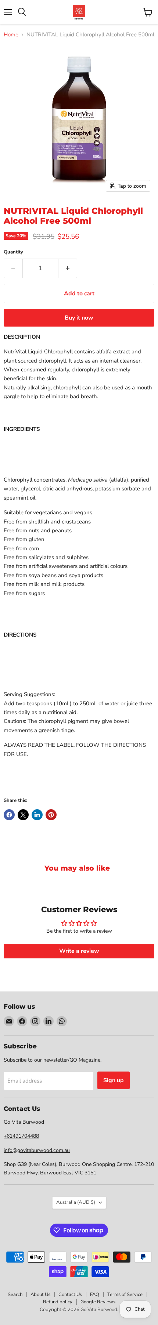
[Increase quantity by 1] (67, 268)
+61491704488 (21, 1136)
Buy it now (79, 318)
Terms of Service (125, 1294)
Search (15, 1294)
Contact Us (70, 1294)
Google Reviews (97, 1302)
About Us (40, 1294)
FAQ (94, 1294)
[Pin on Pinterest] (51, 814)
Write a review (79, 951)
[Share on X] (23, 814)
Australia (75, 1202)
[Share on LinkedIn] (37, 814)
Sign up (113, 1080)
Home (11, 35)
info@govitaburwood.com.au (37, 1150)
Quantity (13, 252)
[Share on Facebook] (9, 814)
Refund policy (57, 1302)
